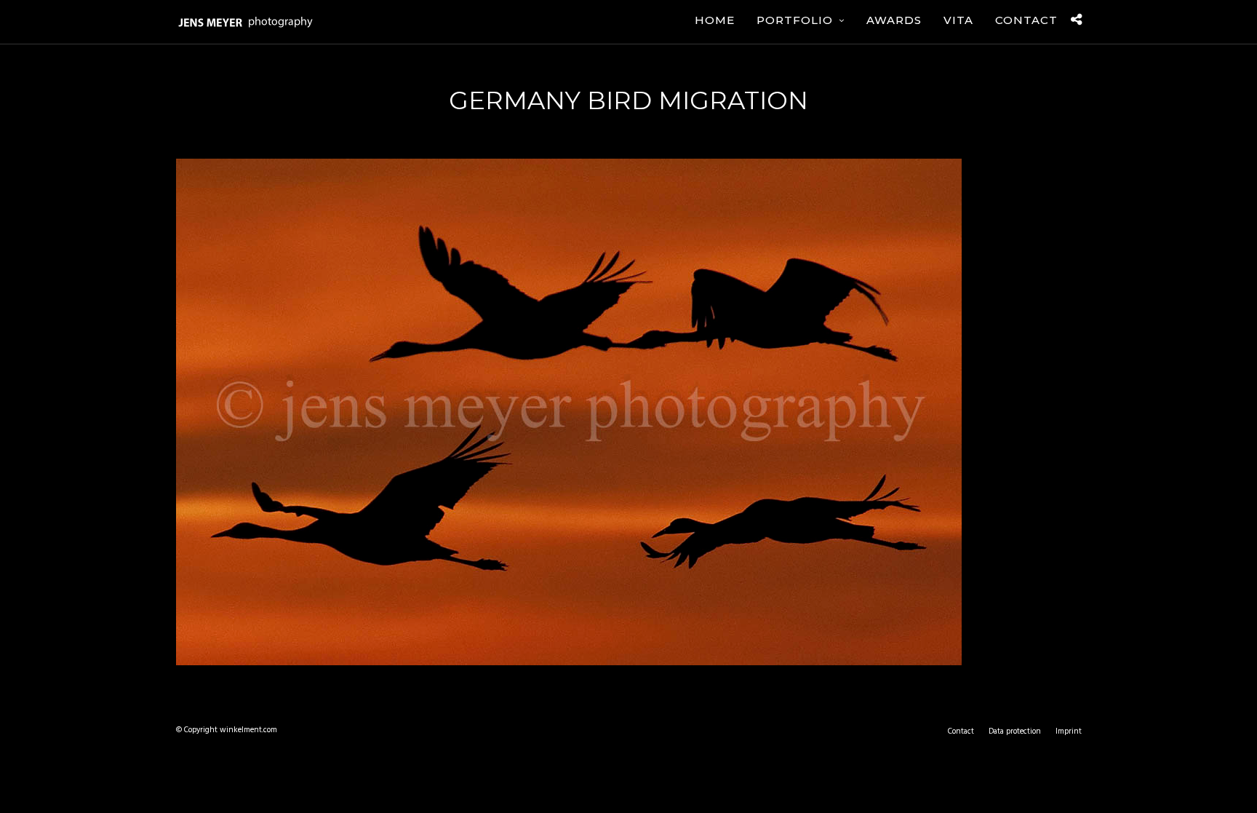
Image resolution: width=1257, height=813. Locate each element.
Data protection (1015, 731)
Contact (1026, 20)
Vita (958, 20)
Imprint (1069, 731)
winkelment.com (248, 730)
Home (715, 20)
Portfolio (795, 20)
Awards (894, 20)
